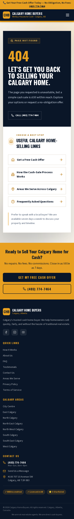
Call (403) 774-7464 (26, 115)
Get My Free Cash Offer (37, 277)
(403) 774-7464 (37, 6)
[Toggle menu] (67, 15)
